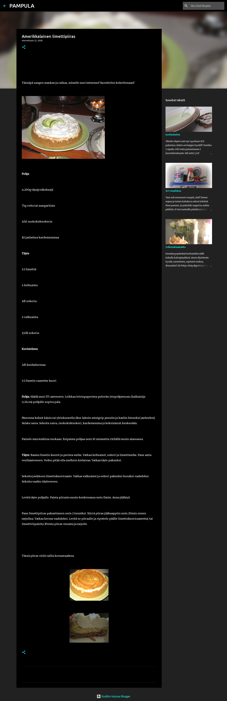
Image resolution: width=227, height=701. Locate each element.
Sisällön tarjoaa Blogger (115, 696)
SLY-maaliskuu (173, 191)
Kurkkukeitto (173, 134)
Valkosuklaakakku (176, 247)
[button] (24, 47)
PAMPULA (21, 6)
